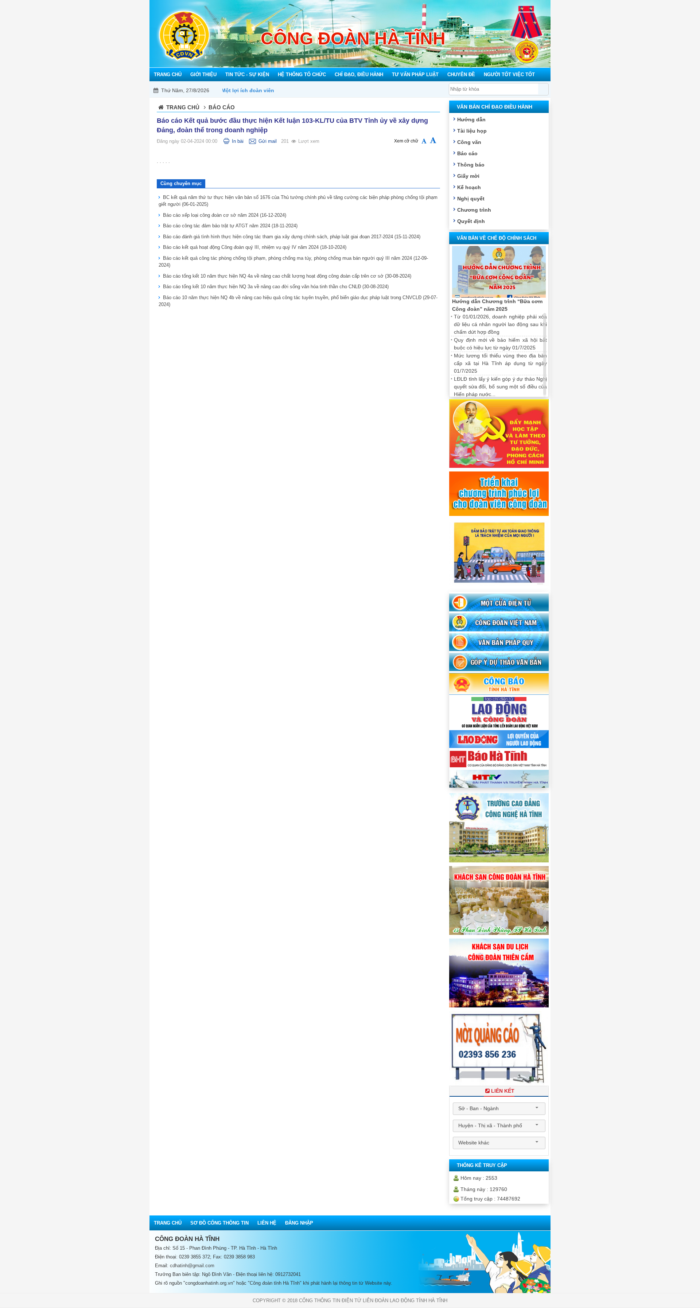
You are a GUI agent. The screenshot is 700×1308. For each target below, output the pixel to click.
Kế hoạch (469, 187)
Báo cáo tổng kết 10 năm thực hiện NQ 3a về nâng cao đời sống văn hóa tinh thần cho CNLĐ (276, 286)
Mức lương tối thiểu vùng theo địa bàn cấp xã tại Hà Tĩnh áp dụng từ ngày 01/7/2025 (500, 363)
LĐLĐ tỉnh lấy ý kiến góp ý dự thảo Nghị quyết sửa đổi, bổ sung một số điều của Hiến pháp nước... (500, 386)
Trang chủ (182, 107)
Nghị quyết (471, 198)
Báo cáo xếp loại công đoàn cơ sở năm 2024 (224, 215)
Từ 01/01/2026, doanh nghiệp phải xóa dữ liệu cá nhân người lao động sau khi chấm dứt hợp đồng (500, 324)
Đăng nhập (299, 1223)
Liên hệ (266, 1223)
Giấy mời (468, 176)
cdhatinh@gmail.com (192, 1265)
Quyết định (471, 221)
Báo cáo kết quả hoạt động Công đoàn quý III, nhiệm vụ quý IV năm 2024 (254, 247)
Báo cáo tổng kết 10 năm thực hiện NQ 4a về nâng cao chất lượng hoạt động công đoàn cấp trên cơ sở (287, 276)
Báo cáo (467, 153)
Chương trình (474, 210)
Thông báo (471, 165)
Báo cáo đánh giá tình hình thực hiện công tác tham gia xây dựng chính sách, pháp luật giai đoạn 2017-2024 (291, 236)
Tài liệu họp (472, 131)
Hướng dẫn (471, 119)
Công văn (469, 142)
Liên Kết (502, 1091)
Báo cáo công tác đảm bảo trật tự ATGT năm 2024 (230, 225)
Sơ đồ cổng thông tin (219, 1223)
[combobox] (499, 1109)
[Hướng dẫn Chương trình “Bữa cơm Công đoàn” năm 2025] (499, 272)
